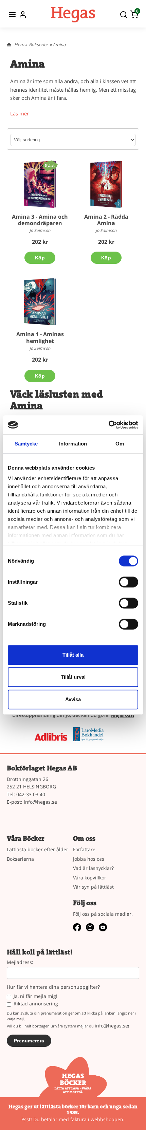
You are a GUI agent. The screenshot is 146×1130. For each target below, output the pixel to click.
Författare (84, 849)
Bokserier (38, 44)
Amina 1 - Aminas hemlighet (40, 337)
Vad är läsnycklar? (93, 868)
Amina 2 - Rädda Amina (106, 220)
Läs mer (19, 113)
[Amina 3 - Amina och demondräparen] (50, 165)
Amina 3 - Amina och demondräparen (40, 220)
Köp (40, 257)
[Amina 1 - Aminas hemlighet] (40, 301)
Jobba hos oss (88, 859)
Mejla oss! (122, 715)
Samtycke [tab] (26, 443)
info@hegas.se (40, 802)
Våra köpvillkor (89, 877)
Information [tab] (73, 443)
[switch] (128, 582)
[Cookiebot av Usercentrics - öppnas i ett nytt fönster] (108, 424)
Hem (19, 44)
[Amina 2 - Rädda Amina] (106, 184)
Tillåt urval (73, 677)
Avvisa (73, 699)
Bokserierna (20, 859)
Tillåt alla (73, 655)
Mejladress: (20, 962)
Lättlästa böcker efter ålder (37, 849)
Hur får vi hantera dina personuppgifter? (53, 987)
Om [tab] (119, 443)
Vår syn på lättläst (93, 886)
